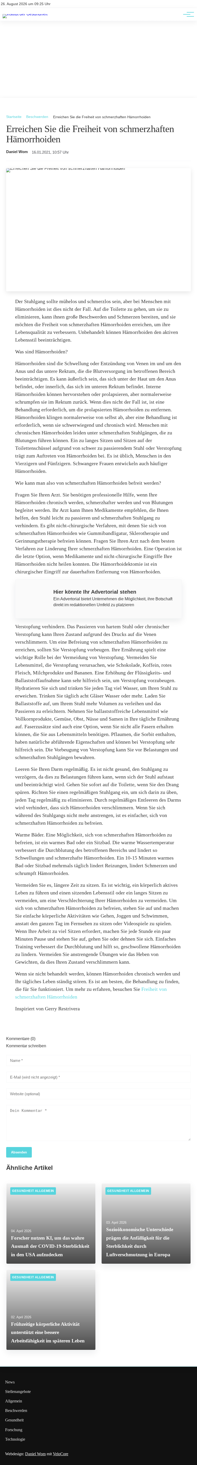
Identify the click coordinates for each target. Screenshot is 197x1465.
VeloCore (60, 1454)
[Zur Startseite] (25, 14)
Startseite (14, 117)
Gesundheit (14, 1420)
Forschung (13, 1430)
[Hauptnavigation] (186, 14)
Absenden (19, 1152)
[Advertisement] (98, 59)
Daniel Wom (17, 152)
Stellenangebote (18, 1391)
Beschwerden (37, 117)
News (10, 1382)
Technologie (15, 1439)
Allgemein (13, 1401)
